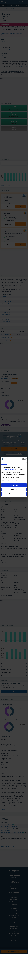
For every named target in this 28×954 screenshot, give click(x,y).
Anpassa (13, 489)
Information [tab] (10, 462)
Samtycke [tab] (3, 462)
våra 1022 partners (9, 469)
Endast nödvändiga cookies (14, 493)
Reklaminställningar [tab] (19, 462)
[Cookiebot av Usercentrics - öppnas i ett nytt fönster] (21, 459)
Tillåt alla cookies (14, 485)
